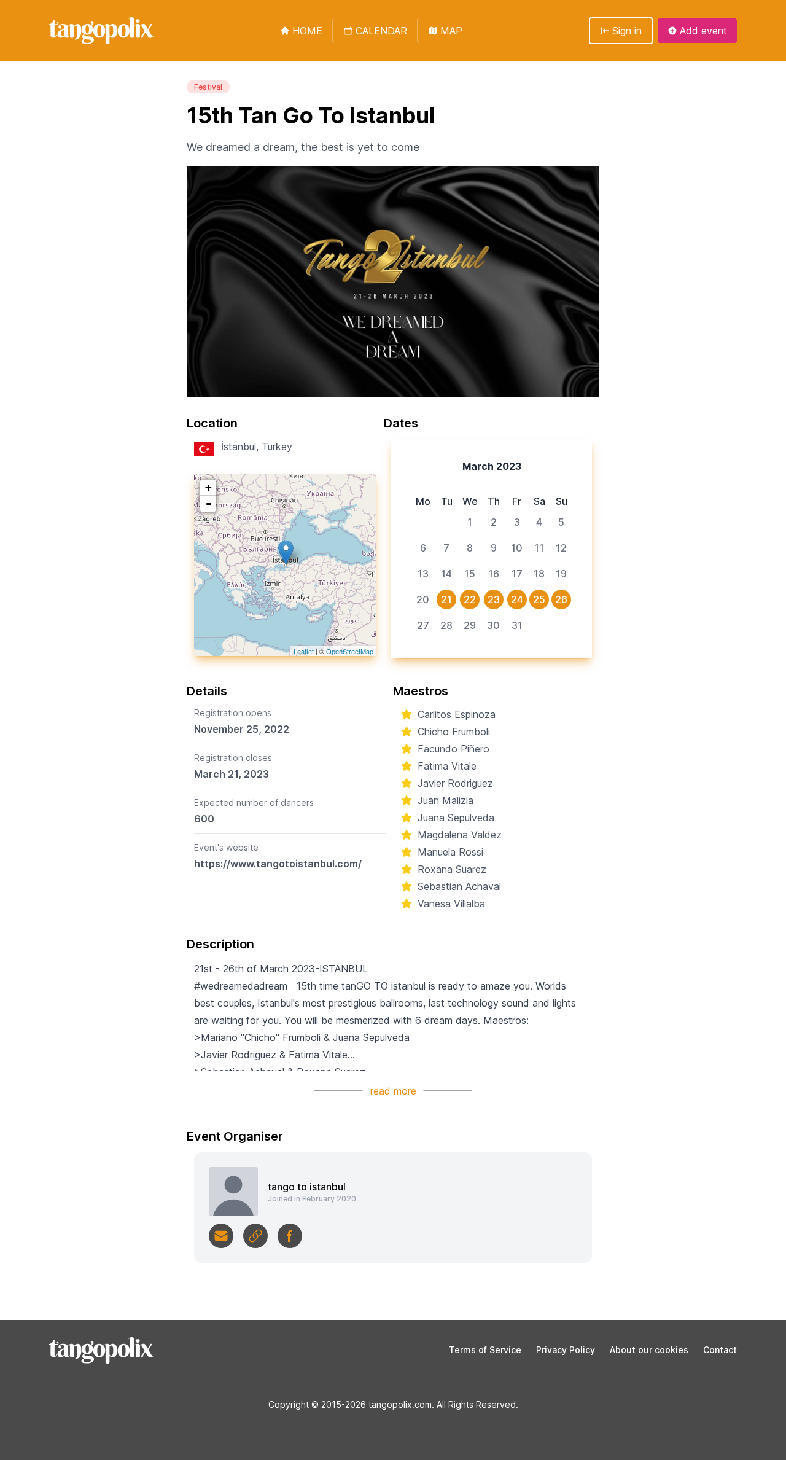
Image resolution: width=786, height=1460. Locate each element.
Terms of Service (485, 1350)
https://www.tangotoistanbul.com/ (278, 863)
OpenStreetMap (349, 651)
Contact (720, 1350)
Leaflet (304, 651)
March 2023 (491, 466)
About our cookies (649, 1350)
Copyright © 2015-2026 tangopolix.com (350, 1404)
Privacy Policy (565, 1350)
